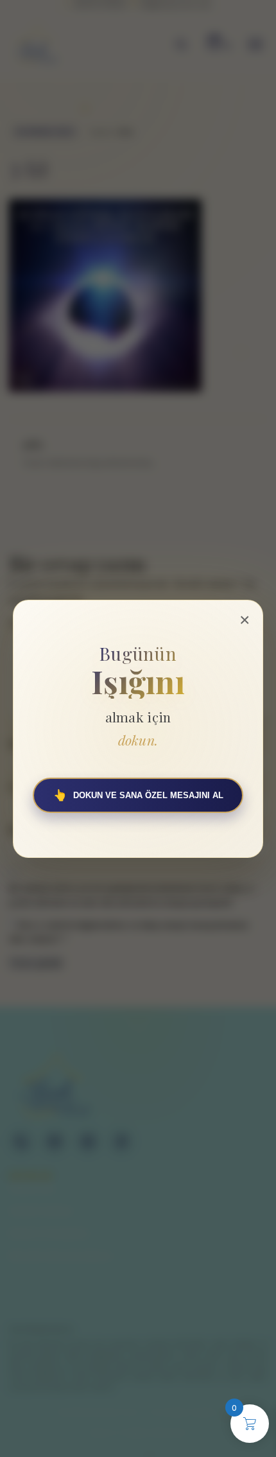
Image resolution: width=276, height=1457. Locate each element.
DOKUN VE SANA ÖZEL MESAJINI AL (138, 795)
